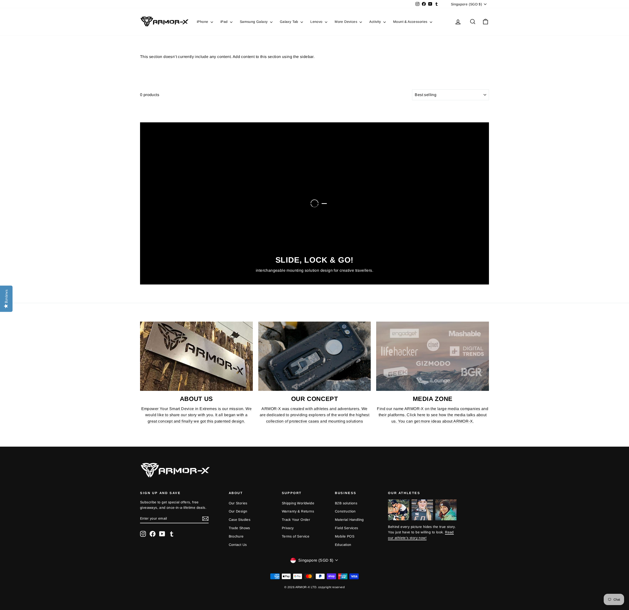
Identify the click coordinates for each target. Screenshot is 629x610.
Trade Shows (239, 528)
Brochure (236, 536)
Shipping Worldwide (298, 503)
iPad (224, 22)
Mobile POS (344, 536)
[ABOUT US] (196, 356)
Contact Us (238, 545)
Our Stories (238, 503)
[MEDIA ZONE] (432, 356)
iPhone (203, 22)
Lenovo (317, 22)
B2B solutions (346, 503)
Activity (375, 22)
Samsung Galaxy (254, 22)
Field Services (346, 528)
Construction (345, 511)
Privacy (288, 528)
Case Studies (240, 520)
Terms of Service (295, 536)
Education (343, 545)
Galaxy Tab (289, 22)
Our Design (238, 511)
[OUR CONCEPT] (314, 356)
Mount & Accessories (411, 22)
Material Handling (349, 520)
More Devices (346, 22)
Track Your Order (296, 520)
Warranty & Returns (298, 511)
